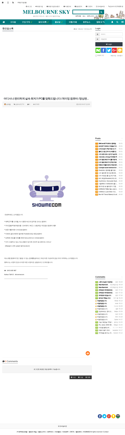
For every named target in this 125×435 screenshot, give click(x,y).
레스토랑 (98, 16)
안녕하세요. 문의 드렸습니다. (107, 311)
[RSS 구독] (13, 2)
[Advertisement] (28, 48)
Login (109, 44)
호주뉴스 (86, 22)
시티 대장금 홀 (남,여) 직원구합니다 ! (109, 176)
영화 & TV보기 (102, 22)
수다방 (13, 22)
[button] (73, 377)
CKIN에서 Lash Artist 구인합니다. (108, 192)
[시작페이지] (3, 2)
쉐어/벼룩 (42, 22)
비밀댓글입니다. (102, 309)
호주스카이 (90, 16)
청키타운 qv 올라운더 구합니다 (107, 186)
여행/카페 (73, 22)
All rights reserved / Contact (63, 432)
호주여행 (78, 16)
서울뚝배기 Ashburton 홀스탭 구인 (108, 184)
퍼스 (84, 16)
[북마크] (8, 2)
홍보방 (58, 22)
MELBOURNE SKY (46, 12)
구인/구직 (26, 22)
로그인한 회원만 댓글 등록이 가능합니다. (47, 369)
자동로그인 (100, 55)
